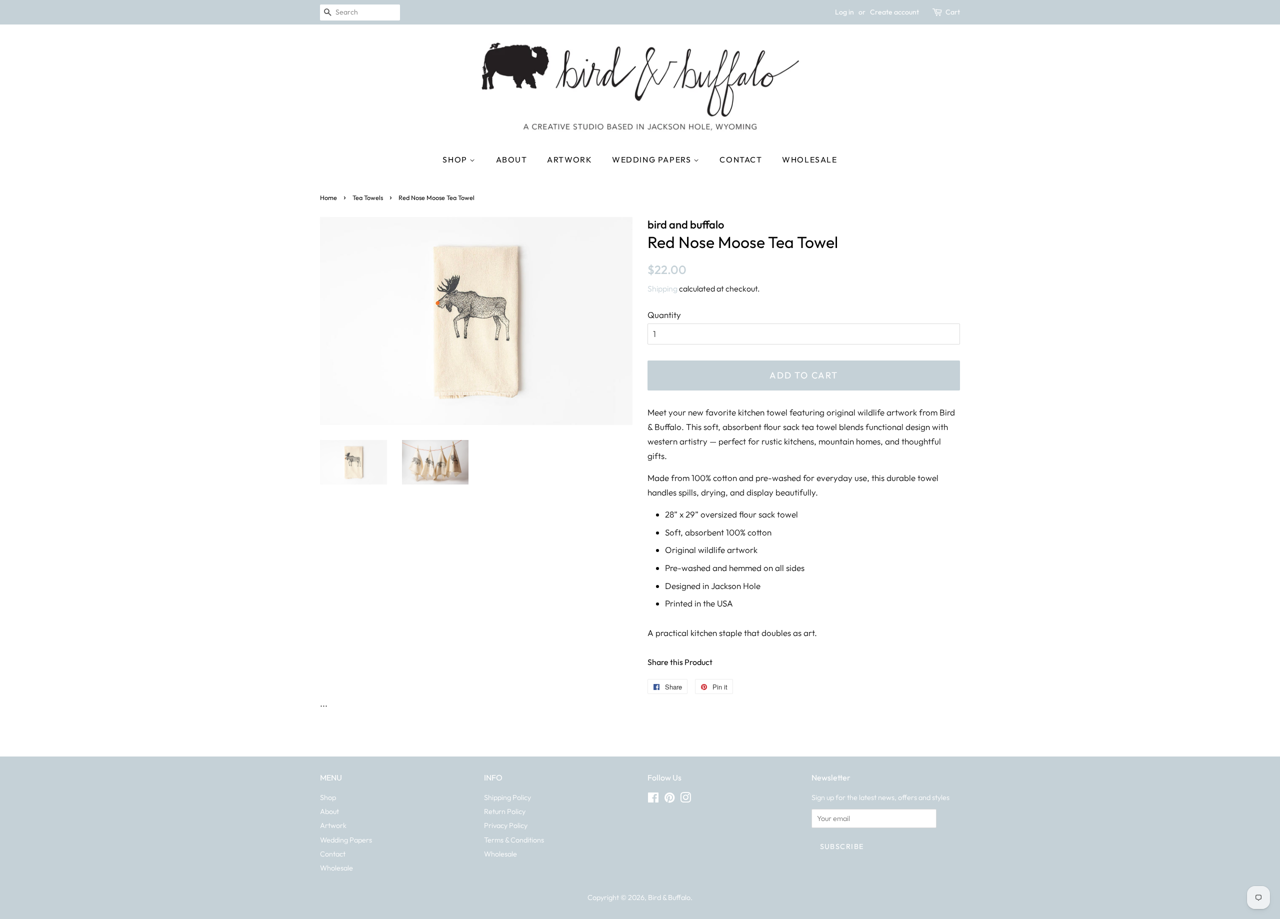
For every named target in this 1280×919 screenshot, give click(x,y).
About (512, 159)
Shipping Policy (507, 797)
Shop (456, 159)
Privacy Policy (506, 825)
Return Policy (505, 811)
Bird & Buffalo (669, 897)
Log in (844, 12)
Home (328, 198)
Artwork (569, 159)
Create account (894, 12)
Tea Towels (367, 198)
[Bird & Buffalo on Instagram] (685, 799)
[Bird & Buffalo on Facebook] (653, 799)
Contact (741, 159)
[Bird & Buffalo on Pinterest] (669, 799)
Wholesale (809, 159)
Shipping (663, 289)
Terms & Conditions (514, 840)
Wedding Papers (653, 159)
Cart (953, 12)
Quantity (664, 315)
